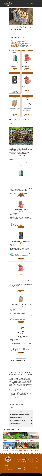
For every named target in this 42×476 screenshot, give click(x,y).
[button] (21, 414)
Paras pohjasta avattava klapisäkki (14, 72)
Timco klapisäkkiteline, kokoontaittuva (21, 336)
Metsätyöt (28, 3)
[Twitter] (34, 467)
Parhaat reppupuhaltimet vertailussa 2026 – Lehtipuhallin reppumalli (20, 450)
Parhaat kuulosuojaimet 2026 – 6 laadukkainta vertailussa (20, 462)
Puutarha (25, 3)
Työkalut (32, 3)
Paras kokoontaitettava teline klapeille (27, 96)
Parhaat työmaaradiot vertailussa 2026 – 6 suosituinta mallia (32, 462)
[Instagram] (36, 467)
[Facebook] (33, 467)
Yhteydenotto (18, 469)
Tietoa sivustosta (19, 468)
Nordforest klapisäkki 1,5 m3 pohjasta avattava (21, 241)
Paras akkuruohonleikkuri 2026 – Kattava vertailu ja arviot (20, 440)
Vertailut (36, 3)
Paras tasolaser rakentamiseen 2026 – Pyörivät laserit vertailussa (32, 440)
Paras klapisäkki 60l (27, 72)
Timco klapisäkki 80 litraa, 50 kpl (21, 209)
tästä (24, 37)
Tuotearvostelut (18, 467)
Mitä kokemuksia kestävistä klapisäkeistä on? (16, 417)
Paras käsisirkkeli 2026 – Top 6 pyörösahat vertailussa (31, 459)
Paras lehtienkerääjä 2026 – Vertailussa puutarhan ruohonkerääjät (32, 450)
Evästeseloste (18, 466)
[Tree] (37, 467)
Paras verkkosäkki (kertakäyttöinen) (14, 96)
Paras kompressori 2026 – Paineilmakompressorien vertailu (21, 459)
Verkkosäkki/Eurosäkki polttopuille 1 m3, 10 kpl (21, 304)
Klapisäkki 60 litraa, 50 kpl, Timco (21, 273)
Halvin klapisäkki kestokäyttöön (14, 50)
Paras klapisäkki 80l (27, 50)
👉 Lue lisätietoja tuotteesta (14, 69)
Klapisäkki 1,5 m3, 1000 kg (21, 177)
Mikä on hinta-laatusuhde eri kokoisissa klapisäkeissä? (17, 420)
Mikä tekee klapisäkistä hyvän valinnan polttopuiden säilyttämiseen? (19, 414)
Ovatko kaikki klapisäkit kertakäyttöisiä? (15, 423)
